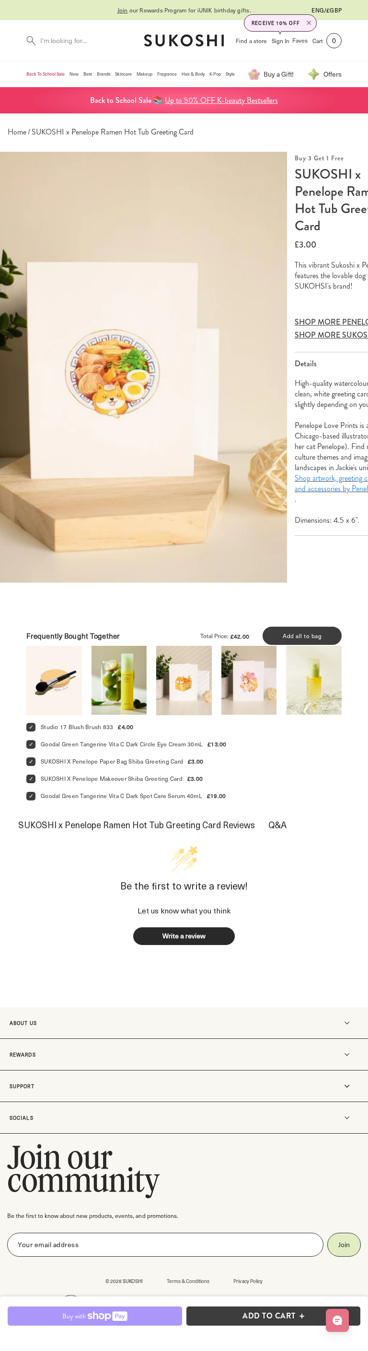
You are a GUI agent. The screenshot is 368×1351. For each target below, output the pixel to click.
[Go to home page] (184, 40)
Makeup (144, 74)
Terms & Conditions (188, 1280)
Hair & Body (193, 74)
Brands (103, 74)
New (74, 74)
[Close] (309, 23)
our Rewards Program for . (184, 10)
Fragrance (167, 74)
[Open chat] (337, 1320)
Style (230, 74)
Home (17, 132)
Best (87, 74)
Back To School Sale (45, 74)
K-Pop (215, 74)
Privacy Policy (248, 1280)
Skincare (123, 74)
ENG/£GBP (326, 10)
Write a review (184, 936)
